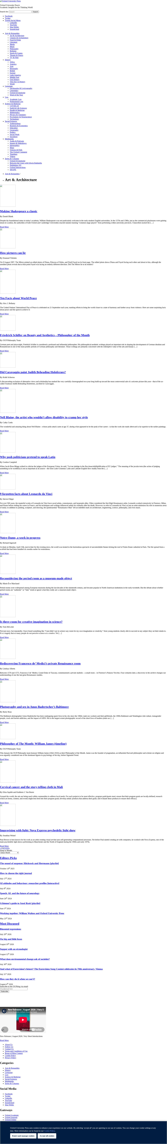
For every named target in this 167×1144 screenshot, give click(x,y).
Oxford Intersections (18, 167)
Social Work (14, 134)
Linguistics (14, 90)
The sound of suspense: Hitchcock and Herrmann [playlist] (29, 863)
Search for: (4, 12)
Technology (14, 119)
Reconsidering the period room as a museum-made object (36, 578)
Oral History (14, 80)
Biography (14, 69)
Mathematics (15, 112)
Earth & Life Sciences (18, 108)
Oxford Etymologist (17, 93)
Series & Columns (12, 159)
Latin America (15, 75)
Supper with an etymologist (14, 949)
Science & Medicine (13, 104)
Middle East (14, 77)
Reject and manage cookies (23, 1136)
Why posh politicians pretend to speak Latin (27, 457)
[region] (83, 1132)
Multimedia (9, 139)
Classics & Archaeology (19, 38)
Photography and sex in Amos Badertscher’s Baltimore (34, 706)
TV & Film (14, 58)
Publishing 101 (15, 165)
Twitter (7, 18)
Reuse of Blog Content (14, 1053)
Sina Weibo (14, 27)
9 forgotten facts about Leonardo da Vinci (26, 493)
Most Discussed (9, 923)
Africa (12, 62)
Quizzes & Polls (16, 150)
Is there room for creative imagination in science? (31, 621)
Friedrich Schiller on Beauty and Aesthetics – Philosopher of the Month (45, 335)
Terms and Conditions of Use (16, 1051)
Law (6, 97)
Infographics (14, 145)
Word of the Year (16, 95)
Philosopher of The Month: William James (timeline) (33, 743)
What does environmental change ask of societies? (25, 959)
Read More (4, 227)
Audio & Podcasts (17, 141)
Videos (12, 156)
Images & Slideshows (18, 143)
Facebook (8, 16)
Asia (11, 66)
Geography (14, 130)
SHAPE (13, 170)
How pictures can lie (13, 252)
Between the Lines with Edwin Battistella (26, 163)
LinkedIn (13, 23)
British (12, 71)
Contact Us (9, 1049)
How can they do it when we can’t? (17, 979)
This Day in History (17, 82)
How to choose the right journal (16, 873)
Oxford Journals (11, 1117)
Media (12, 44)
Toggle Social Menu (13, 20)
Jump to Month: (6, 850)
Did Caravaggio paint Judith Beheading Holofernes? (33, 372)
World (12, 84)
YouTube (13, 25)
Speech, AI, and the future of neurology (19, 893)
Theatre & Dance (16, 55)
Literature (13, 42)
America (13, 64)
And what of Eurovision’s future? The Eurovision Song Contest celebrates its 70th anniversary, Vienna (51, 969)
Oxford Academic (12, 1115)
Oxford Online (10, 1120)
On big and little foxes (11, 939)
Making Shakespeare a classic (18, 211)
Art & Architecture (17, 36)
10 (6, 848)
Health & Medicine (17, 110)
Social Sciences (11, 121)
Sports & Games (16, 53)
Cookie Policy (10, 1056)
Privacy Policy (7, 1001)
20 (8, 848)
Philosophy (14, 49)
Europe (12, 73)
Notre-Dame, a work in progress (20, 537)
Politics (12, 132)
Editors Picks (8, 858)
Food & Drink (15, 40)
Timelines (13, 154)
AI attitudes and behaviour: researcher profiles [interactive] (29, 883)
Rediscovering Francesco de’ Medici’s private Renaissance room (40, 663)
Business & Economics (19, 126)
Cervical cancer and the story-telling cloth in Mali (31, 787)
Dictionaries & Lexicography (21, 88)
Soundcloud (14, 29)
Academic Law (16, 99)
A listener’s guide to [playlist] (20, 903)
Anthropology (15, 123)
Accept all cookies (47, 1136)
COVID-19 (14, 106)
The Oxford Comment (18, 152)
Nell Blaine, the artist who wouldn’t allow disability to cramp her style (44, 417)
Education (14, 128)
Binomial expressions (10, 929)
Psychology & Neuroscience (21, 117)
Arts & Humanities (12, 33)
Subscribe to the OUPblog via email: (14, 986)
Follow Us (9, 1047)
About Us (8, 1045)
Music (12, 47)
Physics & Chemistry (18, 115)
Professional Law (16, 101)
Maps (12, 148)
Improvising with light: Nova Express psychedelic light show (37, 830)
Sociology (14, 137)
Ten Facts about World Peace (18, 298)
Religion (13, 51)
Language (9, 86)
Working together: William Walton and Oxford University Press (32, 913)
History (8, 60)
